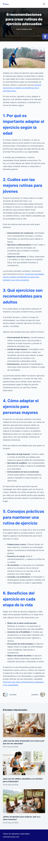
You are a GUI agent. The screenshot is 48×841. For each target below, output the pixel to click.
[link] (45, 36)
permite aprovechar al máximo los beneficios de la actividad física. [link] (22, 88)
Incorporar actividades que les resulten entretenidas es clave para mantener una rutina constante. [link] (23, 277)
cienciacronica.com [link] (11, 837)
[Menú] (44, 4)
